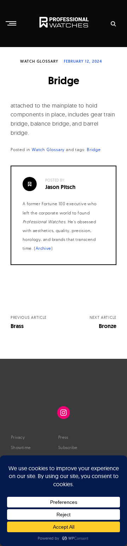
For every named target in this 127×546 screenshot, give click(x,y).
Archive (43, 248)
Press (63, 437)
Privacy (18, 437)
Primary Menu (12, 23)
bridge (94, 149)
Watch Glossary (39, 61)
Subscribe (68, 447)
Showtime (21, 447)
